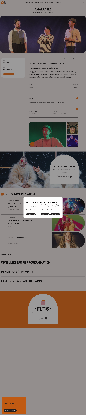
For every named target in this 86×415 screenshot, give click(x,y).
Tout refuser (45, 214)
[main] (43, 207)
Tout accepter (55, 214)
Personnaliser (31, 214)
